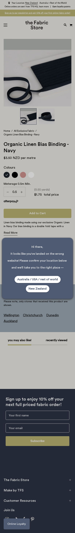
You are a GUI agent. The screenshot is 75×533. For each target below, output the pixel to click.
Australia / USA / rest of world (37, 279)
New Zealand (38, 288)
